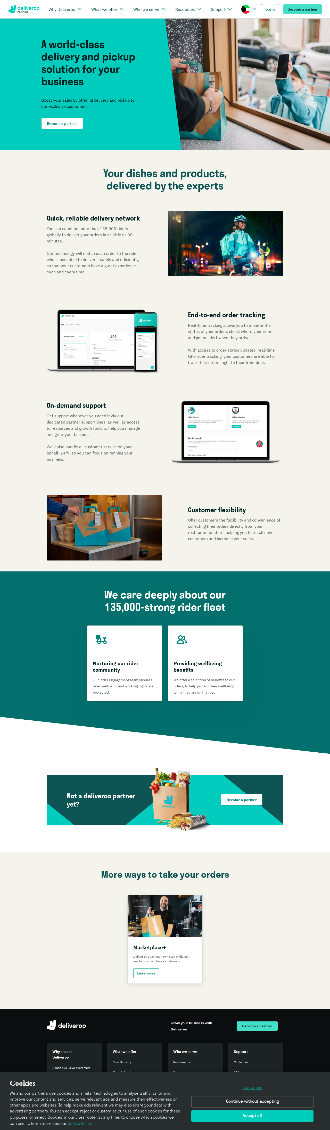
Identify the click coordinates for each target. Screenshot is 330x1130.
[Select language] (254, 9)
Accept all (252, 1116)
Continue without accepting (252, 1102)
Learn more (146, 973)
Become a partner (302, 9)
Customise (252, 1088)
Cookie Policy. (80, 1124)
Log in (270, 9)
